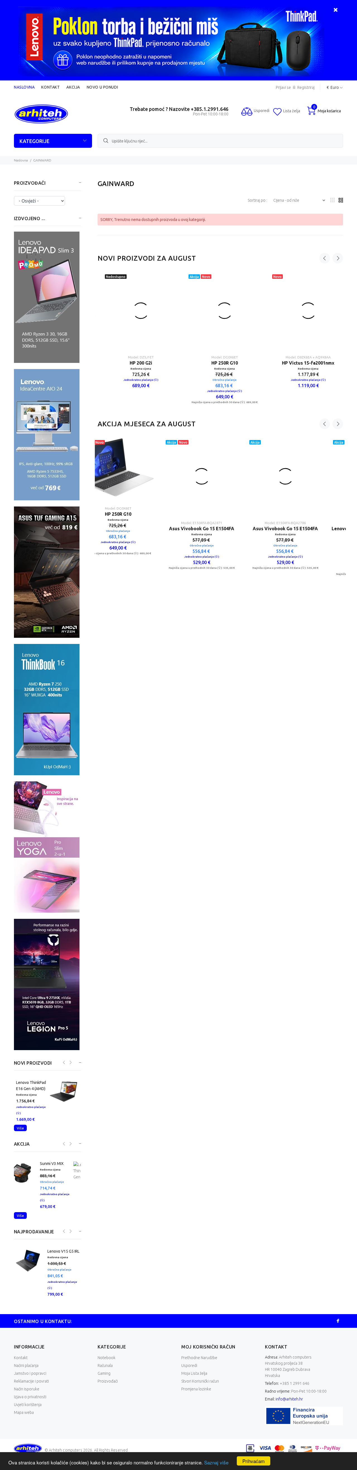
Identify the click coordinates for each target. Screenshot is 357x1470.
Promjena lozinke (196, 1382)
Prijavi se (283, 87)
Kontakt (50, 87)
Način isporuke (26, 1382)
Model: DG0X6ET (220, 342)
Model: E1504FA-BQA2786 (220, 508)
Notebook (106, 1351)
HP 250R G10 (220, 348)
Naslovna (24, 87)
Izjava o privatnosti (30, 1390)
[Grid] (332, 200)
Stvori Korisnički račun (200, 1375)
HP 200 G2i (137, 348)
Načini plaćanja (26, 1359)
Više (20, 1128)
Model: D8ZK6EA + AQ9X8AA (304, 342)
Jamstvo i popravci (30, 1367)
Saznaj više (216, 1462)
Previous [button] (324, 258)
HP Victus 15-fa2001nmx (304, 348)
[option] (136, 323)
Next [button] (337, 258)
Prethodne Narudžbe (199, 1351)
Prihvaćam (253, 1460)
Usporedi (189, 1359)
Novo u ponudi (102, 87)
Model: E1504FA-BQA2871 (136, 508)
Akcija (73, 87)
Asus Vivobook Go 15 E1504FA (136, 514)
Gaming (104, 1367)
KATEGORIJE (34, 141)
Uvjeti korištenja (28, 1398)
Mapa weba (24, 1406)
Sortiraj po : (258, 200)
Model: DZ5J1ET (136, 342)
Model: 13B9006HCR (304, 508)
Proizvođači (108, 1375)
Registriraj (306, 87)
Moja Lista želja (194, 1367)
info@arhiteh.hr (289, 1392)
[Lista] (341, 200)
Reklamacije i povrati (31, 1375)
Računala (105, 1359)
